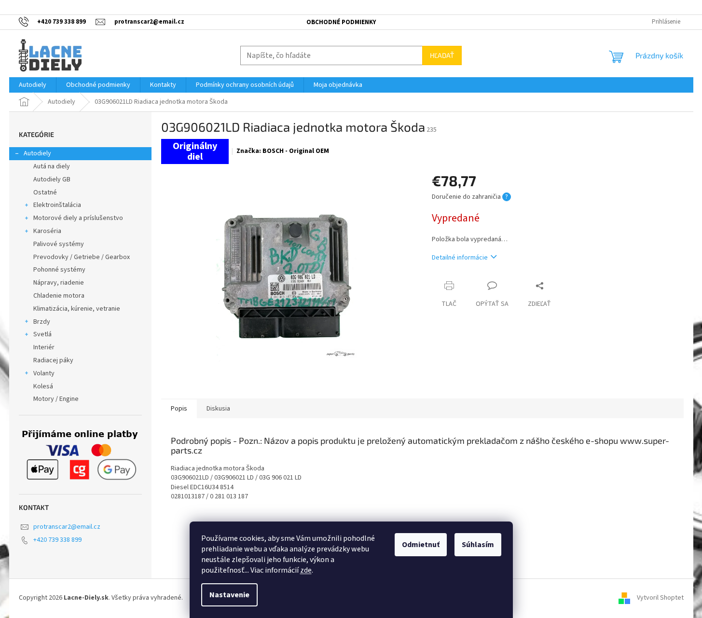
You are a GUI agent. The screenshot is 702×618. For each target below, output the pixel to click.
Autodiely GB (51, 179)
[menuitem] (32, 85)
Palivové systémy (58, 244)
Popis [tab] (179, 408)
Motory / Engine (56, 399)
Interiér (44, 347)
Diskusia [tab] (218, 408)
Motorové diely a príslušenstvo (78, 218)
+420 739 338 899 (57, 540)
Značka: (282, 151)
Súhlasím (478, 544)
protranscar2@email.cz (66, 527)
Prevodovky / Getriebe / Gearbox (81, 257)
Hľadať (442, 55)
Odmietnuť (421, 544)
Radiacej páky (53, 360)
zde (306, 570)
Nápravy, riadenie (58, 283)
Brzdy (41, 322)
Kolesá (43, 386)
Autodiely (37, 153)
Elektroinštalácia (57, 205)
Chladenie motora (58, 296)
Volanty (44, 373)
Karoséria (47, 231)
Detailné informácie (460, 257)
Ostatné (45, 192)
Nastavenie (229, 595)
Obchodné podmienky (341, 22)
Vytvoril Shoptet (660, 598)
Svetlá (42, 334)
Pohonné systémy (59, 270)
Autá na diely (51, 166)
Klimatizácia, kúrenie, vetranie (76, 309)
